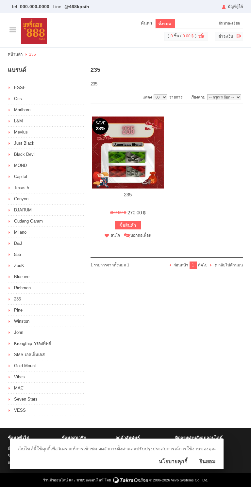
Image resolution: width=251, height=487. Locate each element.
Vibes (19, 376)
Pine (18, 310)
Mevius (21, 132)
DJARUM (23, 209)
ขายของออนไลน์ (90, 480)
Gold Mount (25, 365)
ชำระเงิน (225, 36)
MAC (19, 388)
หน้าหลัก (15, 54)
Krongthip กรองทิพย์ (32, 343)
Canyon (21, 198)
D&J (18, 243)
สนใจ (115, 235)
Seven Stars (26, 399)
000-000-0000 (34, 6)
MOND (20, 165)
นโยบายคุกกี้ (173, 461)
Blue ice (21, 276)
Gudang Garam (28, 221)
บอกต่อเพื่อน (140, 235)
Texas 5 (21, 187)
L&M (18, 120)
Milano (20, 232)
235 (17, 299)
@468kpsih (76, 6)
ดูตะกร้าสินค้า (201, 36)
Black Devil (25, 154)
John (18, 332)
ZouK (19, 265)
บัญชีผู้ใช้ (235, 6)
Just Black (24, 143)
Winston (21, 321)
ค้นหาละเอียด (229, 23)
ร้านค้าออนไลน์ (55, 480)
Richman (22, 287)
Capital (20, 176)
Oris (18, 98)
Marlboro (22, 109)
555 (17, 254)
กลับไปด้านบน (230, 265)
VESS (20, 410)
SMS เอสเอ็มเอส (29, 354)
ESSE (20, 87)
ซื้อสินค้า (128, 225)
